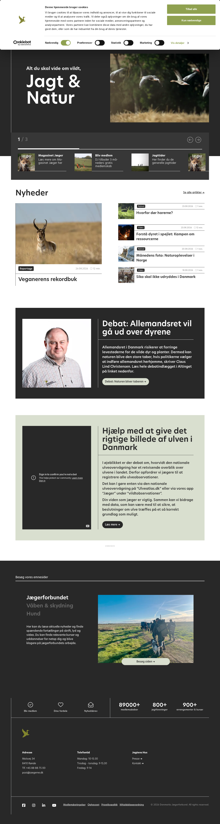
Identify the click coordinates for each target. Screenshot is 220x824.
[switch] (100, 43)
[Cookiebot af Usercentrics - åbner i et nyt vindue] (22, 43)
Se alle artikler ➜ (194, 192)
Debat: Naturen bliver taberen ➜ (125, 382)
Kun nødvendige (191, 20)
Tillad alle (191, 9)
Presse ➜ (137, 759)
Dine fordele (60, 711)
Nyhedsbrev (90, 711)
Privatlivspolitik (109, 805)
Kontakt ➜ (138, 763)
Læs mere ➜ (112, 525)
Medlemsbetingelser (74, 805)
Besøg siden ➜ (145, 662)
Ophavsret (93, 805)
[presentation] (190, 140)
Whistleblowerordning (132, 805)
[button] (48, 148)
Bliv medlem (30, 711)
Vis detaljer (177, 42)
